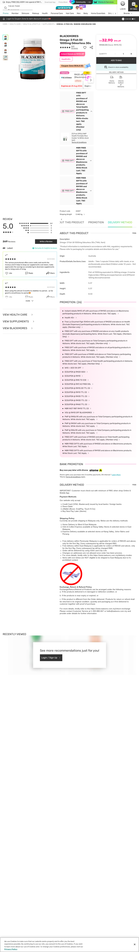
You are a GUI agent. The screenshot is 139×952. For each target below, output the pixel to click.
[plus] (131, 53)
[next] (115, 13)
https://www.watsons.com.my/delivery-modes (112, 555)
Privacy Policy (10, 949)
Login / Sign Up (49, 657)
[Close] (135, 944)
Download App (50, 2)
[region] (69, 944)
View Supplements (16, 321)
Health (45, 13)
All (4, 248)
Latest (10, 248)
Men (78, 13)
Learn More (116, 475)
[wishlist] (85, 47)
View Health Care (15, 314)
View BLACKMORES (15, 328)
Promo (6, 13)
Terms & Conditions (79, 142)
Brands (127, 13)
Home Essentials (98, 13)
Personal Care (57, 13)
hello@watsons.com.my (117, 611)
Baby (85, 13)
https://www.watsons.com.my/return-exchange (110, 609)
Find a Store (63, 2)
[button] (133, 5)
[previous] (61, 219)
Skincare (25, 13)
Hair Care (70, 13)
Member (15, 13)
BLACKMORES (69, 36)
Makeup (35, 13)
